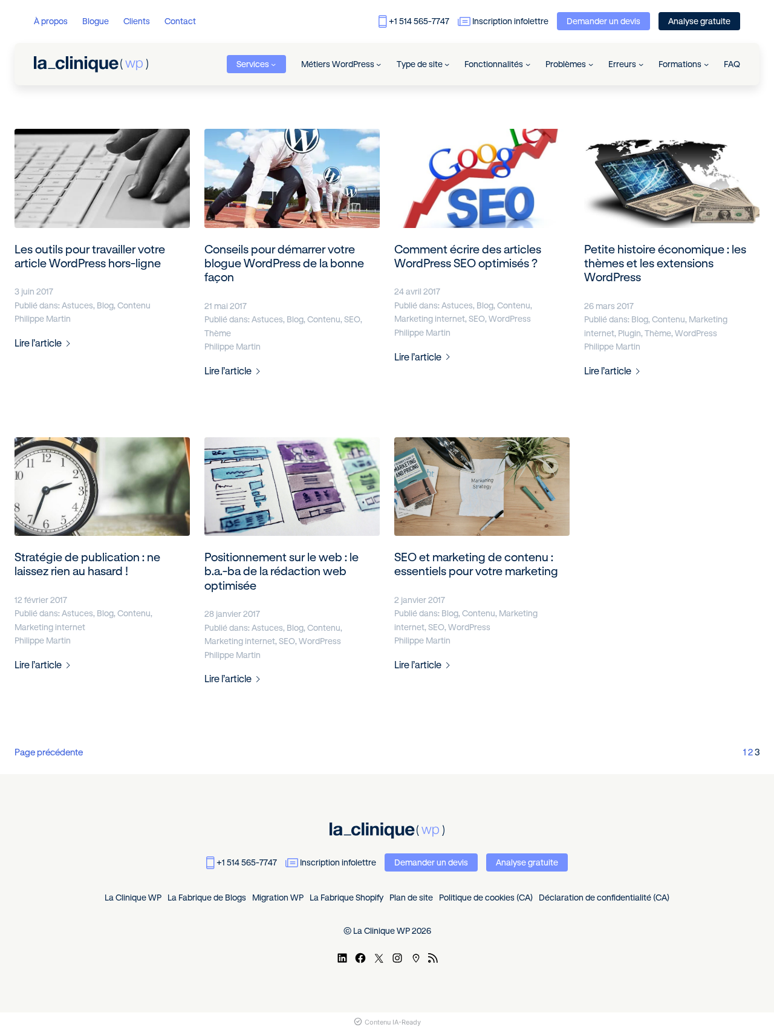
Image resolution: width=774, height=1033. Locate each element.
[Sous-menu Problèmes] (590, 64)
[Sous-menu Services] (273, 64)
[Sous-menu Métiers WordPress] (378, 64)
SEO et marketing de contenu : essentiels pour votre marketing (476, 564)
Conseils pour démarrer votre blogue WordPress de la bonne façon (284, 263)
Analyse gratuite (699, 21)
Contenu (134, 305)
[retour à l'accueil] (91, 64)
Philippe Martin (43, 319)
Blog (105, 305)
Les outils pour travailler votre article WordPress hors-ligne (90, 256)
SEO (352, 319)
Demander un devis (603, 21)
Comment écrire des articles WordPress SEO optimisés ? (467, 256)
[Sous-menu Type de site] (446, 64)
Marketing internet (429, 319)
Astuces (77, 305)
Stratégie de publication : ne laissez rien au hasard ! (87, 564)
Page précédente (49, 752)
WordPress (510, 319)
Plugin (629, 333)
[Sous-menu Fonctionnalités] (527, 64)
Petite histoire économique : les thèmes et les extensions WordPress (665, 263)
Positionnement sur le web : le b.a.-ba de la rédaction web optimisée (281, 571)
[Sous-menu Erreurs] (641, 64)
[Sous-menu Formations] (706, 64)
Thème (217, 333)
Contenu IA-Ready (393, 1022)
